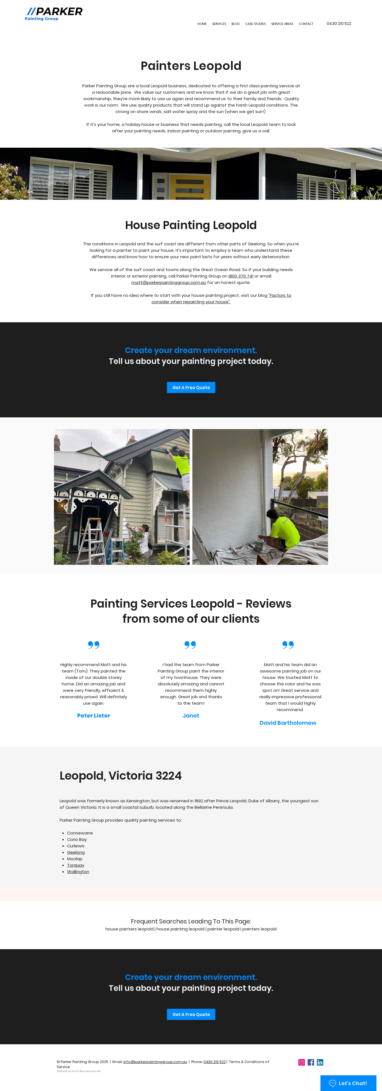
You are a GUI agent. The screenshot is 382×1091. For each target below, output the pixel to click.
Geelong (76, 852)
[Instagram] (301, 1062)
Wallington (78, 871)
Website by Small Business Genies (79, 1071)
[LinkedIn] (320, 1062)
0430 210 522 (215, 1061)
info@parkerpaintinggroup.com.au (155, 1061)
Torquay (75, 865)
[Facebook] (311, 1062)
